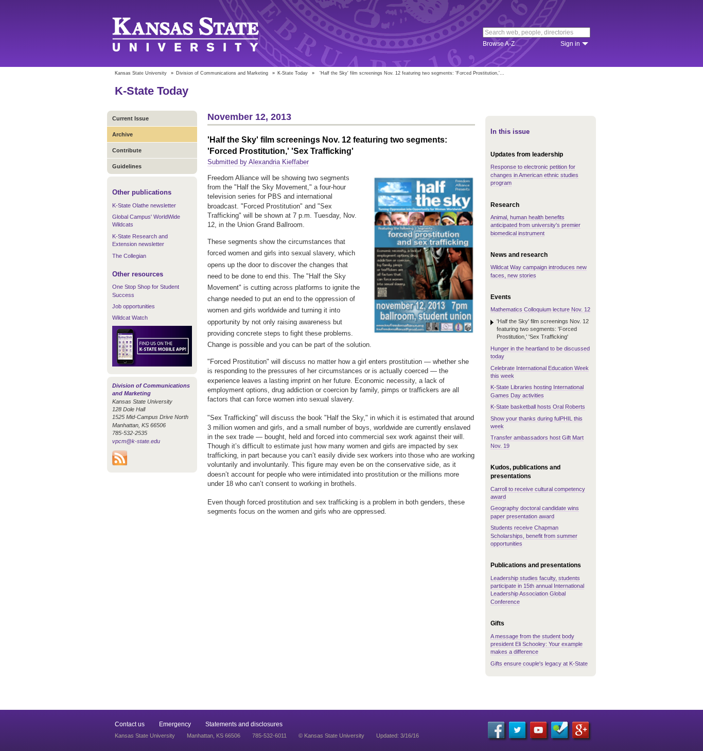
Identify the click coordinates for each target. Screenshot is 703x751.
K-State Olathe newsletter (144, 205)
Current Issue (130, 118)
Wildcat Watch (130, 318)
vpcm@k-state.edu (136, 441)
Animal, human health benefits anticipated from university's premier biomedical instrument (535, 225)
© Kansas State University (331, 735)
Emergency (175, 724)
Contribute (127, 150)
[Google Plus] (580, 730)
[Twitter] (517, 730)
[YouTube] (538, 730)
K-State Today (292, 73)
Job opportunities (133, 306)
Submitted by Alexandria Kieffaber (258, 162)
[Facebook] (496, 730)
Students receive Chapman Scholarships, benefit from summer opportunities (533, 536)
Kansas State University (198, 33)
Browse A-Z (499, 43)
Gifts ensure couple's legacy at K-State (539, 663)
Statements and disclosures (244, 724)
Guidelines (127, 166)
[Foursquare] (559, 730)
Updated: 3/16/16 (397, 735)
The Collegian (129, 256)
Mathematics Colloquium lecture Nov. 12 (540, 309)
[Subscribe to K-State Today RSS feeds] (119, 463)
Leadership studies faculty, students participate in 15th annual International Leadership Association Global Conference (537, 590)
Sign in (570, 43)
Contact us (130, 724)
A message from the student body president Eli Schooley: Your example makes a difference (536, 644)
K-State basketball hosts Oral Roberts (537, 407)
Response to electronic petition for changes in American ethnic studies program (534, 175)
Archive (122, 134)
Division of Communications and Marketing (222, 73)
